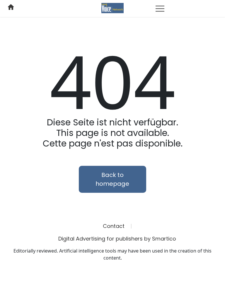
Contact (114, 226)
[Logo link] (112, 7)
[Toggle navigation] (160, 8)
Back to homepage (112, 179)
